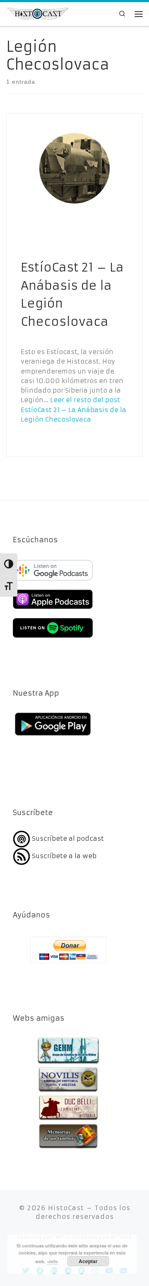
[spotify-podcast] (53, 639)
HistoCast (66, 1208)
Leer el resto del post (73, 409)
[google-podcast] (53, 581)
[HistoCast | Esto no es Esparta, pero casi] (37, 13)
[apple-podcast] (53, 610)
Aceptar (88, 1261)
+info (52, 1261)
